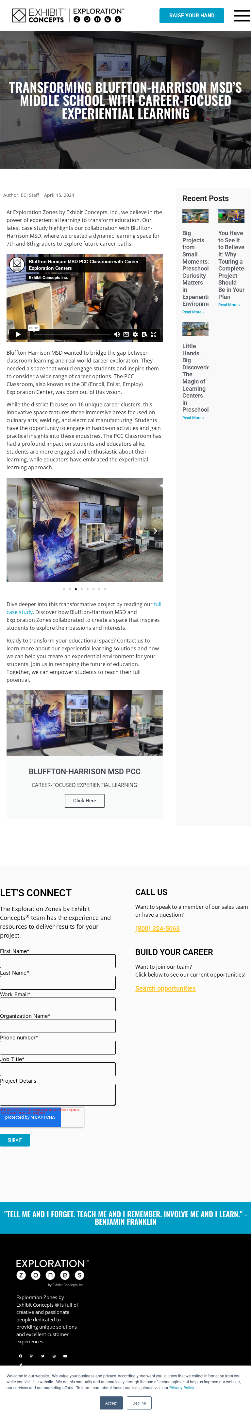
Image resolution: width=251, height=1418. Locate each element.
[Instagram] (54, 1356)
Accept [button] (111, 1403)
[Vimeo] (20, 1364)
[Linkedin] (31, 1356)
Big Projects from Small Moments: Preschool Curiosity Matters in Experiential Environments (200, 268)
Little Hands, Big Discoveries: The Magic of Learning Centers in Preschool (198, 378)
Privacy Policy (181, 1387)
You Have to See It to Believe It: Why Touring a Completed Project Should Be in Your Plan (232, 265)
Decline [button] (139, 1403)
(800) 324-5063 (157, 928)
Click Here (84, 801)
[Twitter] (43, 1356)
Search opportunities (165, 988)
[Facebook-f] (20, 1356)
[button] (14, 531)
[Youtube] (65, 1356)
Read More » (193, 312)
